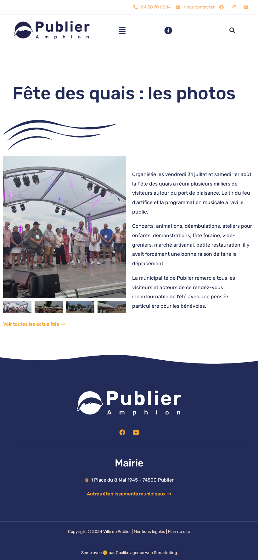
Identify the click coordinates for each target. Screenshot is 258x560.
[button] (232, 30)
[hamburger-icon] (122, 30)
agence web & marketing (153, 552)
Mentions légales (149, 531)
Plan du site (179, 531)
